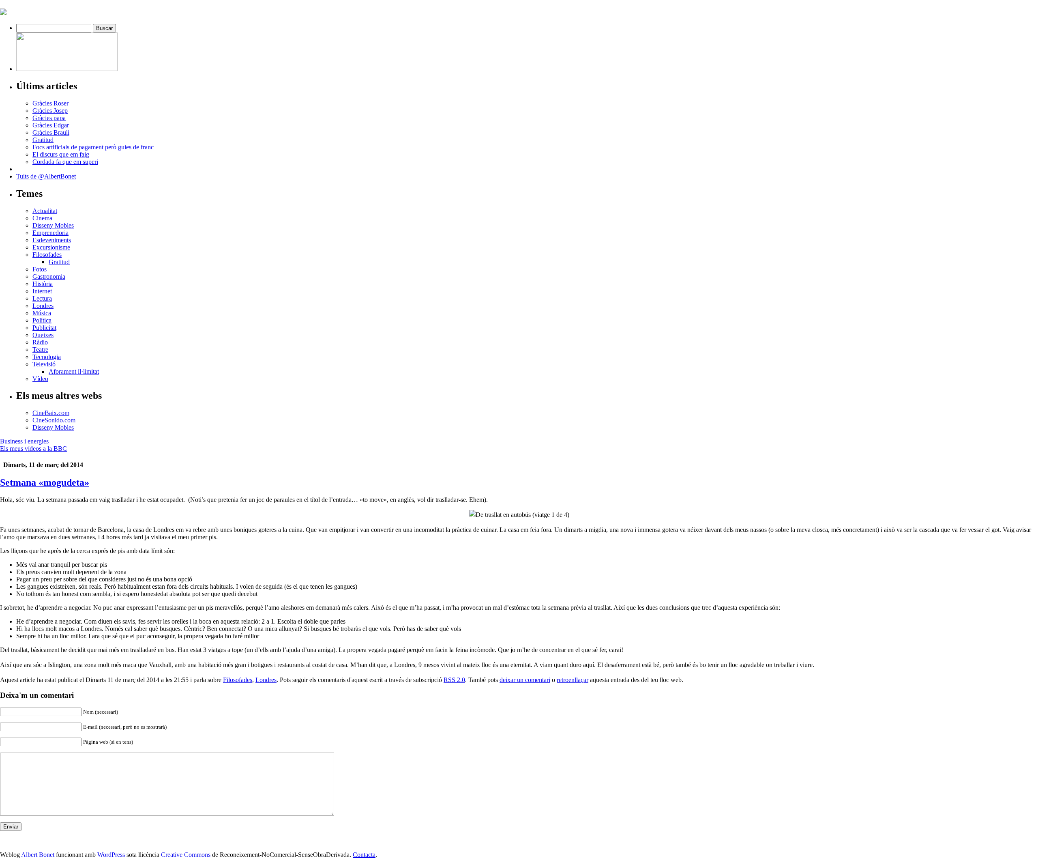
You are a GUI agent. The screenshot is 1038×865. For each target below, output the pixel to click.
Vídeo (40, 378)
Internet (42, 291)
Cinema (42, 218)
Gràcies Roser (50, 103)
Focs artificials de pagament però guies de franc (93, 147)
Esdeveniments (51, 240)
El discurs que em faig (60, 154)
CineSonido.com (53, 420)
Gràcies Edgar (50, 125)
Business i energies (24, 441)
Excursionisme (51, 247)
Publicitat (44, 327)
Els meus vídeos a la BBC (33, 448)
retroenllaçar (572, 679)
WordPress (111, 854)
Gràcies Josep (50, 110)
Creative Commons (185, 854)
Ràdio (40, 342)
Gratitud (43, 139)
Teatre (40, 349)
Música (41, 313)
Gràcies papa (49, 117)
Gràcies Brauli (50, 132)
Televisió (44, 364)
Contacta (364, 854)
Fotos (39, 269)
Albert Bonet (37, 854)
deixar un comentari (525, 679)
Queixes (43, 334)
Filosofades (47, 254)
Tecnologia (46, 356)
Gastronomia (48, 276)
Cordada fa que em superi (65, 161)
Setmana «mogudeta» (44, 482)
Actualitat (44, 210)
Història (42, 283)
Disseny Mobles (53, 225)
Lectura (42, 298)
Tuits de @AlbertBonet (46, 176)
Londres (43, 305)
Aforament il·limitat (74, 371)
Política (41, 320)
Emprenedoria (50, 232)
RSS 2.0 (454, 679)
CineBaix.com (50, 412)
